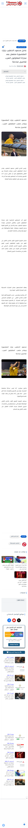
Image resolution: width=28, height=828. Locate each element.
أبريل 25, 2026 (10, 675)
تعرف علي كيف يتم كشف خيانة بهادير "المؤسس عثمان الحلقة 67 (9, 697)
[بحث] (2, 3)
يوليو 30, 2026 (10, 770)
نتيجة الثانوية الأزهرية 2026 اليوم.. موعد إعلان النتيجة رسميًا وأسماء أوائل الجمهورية (8, 747)
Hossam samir (20, 66)
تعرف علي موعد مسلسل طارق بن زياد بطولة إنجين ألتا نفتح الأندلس (9, 679)
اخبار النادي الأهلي (21, 47)
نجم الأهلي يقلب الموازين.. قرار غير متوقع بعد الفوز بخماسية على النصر (9, 756)
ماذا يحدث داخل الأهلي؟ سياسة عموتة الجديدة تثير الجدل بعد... (9, 40)
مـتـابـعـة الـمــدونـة (14, 652)
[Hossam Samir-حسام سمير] (14, 3)
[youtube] (14, 620)
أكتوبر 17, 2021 (10, 693)
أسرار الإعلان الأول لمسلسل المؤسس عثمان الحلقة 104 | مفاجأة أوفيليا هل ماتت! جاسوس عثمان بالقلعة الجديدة (9, 661)
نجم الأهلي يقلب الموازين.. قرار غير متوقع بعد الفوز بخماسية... (22, 583)
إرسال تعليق (20, 600)
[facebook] (9, 620)
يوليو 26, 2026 (10, 743)
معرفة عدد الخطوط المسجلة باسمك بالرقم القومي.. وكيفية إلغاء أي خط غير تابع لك (9, 670)
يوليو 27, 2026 (10, 684)
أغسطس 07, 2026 (9, 666)
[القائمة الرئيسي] (25, 3)
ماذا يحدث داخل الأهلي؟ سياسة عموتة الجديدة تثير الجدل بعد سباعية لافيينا (9, 774)
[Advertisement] (14, 24)
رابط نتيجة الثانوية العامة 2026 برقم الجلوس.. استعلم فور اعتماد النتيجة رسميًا (9, 688)
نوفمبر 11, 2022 (10, 657)
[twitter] (19, 620)
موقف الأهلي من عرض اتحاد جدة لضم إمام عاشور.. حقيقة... (8, 567)
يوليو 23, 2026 (10, 752)
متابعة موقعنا (14, 644)
